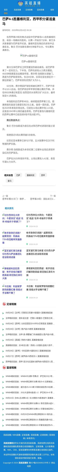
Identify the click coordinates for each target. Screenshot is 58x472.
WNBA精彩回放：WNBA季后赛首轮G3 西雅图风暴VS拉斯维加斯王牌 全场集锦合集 (31, 420)
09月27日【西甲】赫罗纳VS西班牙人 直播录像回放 (27, 356)
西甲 (43, 175)
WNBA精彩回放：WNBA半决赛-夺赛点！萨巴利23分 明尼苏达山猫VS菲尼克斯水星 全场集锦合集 (31, 376)
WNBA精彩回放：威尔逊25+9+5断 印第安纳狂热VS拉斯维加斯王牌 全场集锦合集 (31, 387)
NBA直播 (16, 435)
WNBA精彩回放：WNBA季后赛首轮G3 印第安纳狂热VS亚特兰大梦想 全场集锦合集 (31, 425)
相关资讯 (9, 208)
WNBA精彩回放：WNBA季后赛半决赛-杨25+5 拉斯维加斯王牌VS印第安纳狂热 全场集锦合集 (31, 382)
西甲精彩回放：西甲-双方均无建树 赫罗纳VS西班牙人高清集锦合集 (31, 362)
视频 (52, 10)
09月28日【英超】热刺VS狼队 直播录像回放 (24, 340)
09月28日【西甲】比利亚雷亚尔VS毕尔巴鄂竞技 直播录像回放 (31, 323)
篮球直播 (40, 10)
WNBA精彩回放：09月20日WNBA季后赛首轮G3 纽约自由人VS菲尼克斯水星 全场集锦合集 (31, 414)
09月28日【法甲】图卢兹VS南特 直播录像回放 (25, 329)
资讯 (6, 13)
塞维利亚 (30, 175)
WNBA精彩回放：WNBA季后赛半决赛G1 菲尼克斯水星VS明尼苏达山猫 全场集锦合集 (31, 403)
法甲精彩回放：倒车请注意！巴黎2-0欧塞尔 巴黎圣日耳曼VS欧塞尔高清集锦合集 (31, 318)
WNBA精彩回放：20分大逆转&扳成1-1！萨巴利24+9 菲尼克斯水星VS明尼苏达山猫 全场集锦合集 (31, 392)
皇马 (9, 181)
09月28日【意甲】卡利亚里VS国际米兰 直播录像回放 (28, 351)
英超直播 (17, 10)
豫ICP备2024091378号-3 (39, 463)
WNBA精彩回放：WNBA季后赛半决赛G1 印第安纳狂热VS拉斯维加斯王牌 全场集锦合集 (31, 409)
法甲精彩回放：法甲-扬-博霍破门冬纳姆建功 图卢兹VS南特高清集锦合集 (31, 334)
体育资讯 (30, 438)
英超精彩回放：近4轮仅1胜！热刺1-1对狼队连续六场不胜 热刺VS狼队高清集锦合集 (31, 345)
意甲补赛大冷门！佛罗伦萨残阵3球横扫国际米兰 (25, 199)
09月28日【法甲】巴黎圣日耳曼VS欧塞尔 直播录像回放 (29, 313)
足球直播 (29, 10)
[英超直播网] (29, 3)
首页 (6, 10)
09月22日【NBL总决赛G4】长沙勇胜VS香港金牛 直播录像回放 (31, 398)
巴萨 (18, 175)
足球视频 (44, 435)
